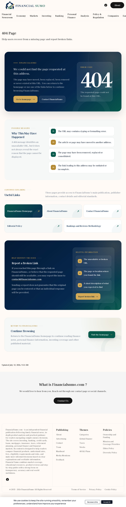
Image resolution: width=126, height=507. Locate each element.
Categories (84, 434)
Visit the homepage (100, 334)
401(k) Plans (84, 451)
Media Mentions (63, 455)
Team (58, 447)
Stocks (82, 447)
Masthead (60, 451)
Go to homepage (23, 99)
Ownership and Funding (109, 435)
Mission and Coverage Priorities (111, 442)
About (58, 434)
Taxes (82, 443)
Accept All (106, 502)
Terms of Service (78, 489)
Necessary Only (92, 502)
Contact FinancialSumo (52, 99)
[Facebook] (7, 479)
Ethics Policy (108, 448)
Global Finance (85, 438)
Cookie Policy (111, 489)
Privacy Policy (95, 489)
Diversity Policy (110, 452)
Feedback (60, 459)
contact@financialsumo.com (26, 279)
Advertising (61, 438)
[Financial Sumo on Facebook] (105, 5)
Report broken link (86, 296)
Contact (59, 443)
